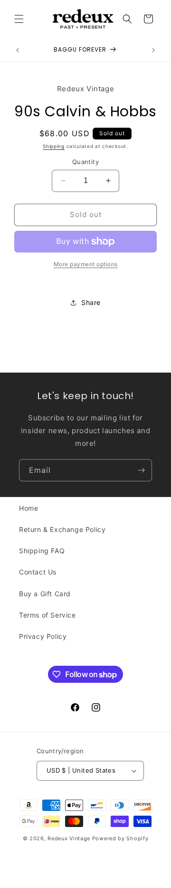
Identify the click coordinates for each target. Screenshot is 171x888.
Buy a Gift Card (45, 594)
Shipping (54, 146)
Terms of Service (47, 615)
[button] (19, 19)
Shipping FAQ (42, 551)
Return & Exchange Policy (62, 529)
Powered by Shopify (120, 838)
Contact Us (38, 572)
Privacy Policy (42, 636)
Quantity (85, 161)
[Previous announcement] (17, 50)
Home (28, 508)
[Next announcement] (153, 50)
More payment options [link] (86, 264)
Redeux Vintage (69, 838)
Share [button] (91, 302)
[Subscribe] (141, 470)
